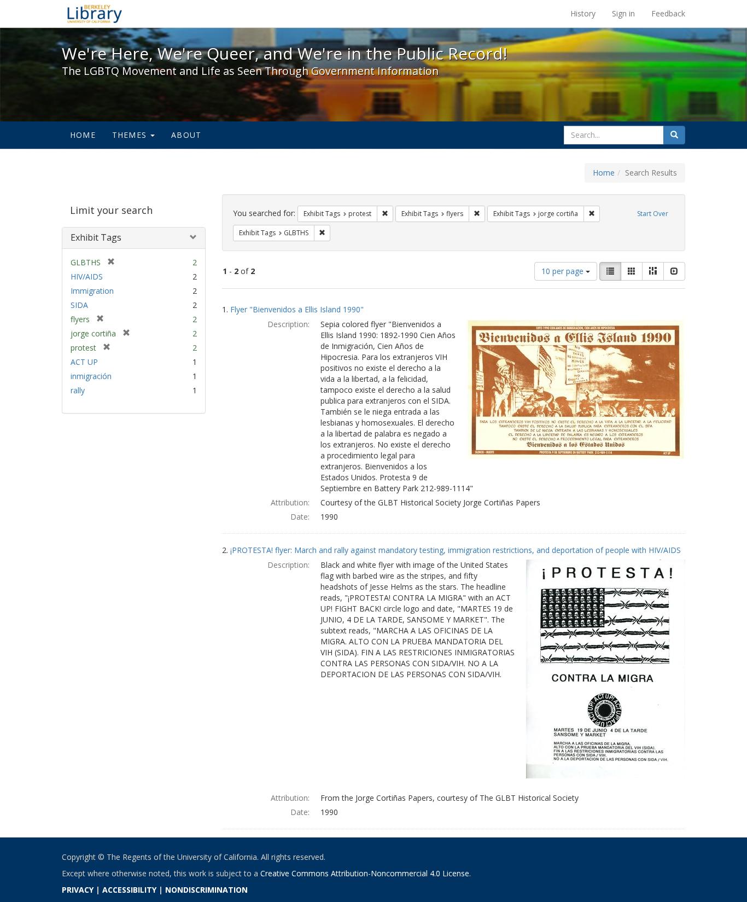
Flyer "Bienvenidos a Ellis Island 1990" (297, 309)
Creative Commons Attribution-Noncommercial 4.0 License (364, 873)
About (186, 135)
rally (78, 390)
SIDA (79, 305)
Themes (130, 135)
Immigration (92, 291)
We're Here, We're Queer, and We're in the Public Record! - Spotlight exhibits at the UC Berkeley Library (95, 13)
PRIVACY (78, 889)
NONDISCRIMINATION (206, 889)
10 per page (563, 271)
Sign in (623, 13)
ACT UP (84, 362)
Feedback (668, 13)
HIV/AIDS (87, 276)
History (583, 13)
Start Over (652, 213)
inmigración (91, 376)
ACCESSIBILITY (129, 889)
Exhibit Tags (96, 237)
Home (83, 135)
